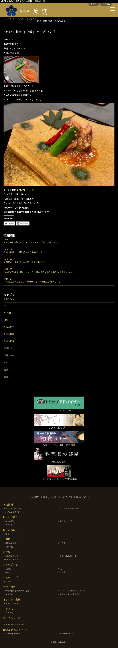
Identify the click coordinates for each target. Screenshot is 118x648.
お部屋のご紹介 (11, 556)
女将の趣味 (9, 341)
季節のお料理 (10, 543)
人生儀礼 (8, 313)
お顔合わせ (64, 572)
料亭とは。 (9, 348)
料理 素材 (9, 355)
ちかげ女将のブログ (25, 19)
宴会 (7, 534)
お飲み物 (9, 547)
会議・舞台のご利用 (68, 556)
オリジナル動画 (11, 604)
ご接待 (8, 569)
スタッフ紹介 (10, 525)
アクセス (106, 4)
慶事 (7, 572)
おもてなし (9, 299)
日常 (6, 363)
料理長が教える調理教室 (70, 594)
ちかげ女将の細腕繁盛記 (70, 509)
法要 (61, 569)
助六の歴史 (10, 521)
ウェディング (10, 582)
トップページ (9, 19)
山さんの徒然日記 (12, 512)
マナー (7, 306)
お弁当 (62, 543)
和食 (6, 320)
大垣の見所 (9, 327)
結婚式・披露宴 (11, 560)
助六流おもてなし (67, 521)
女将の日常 (9, 334)
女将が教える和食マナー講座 (17, 591)
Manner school (66, 634)
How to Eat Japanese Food (72, 591)
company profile (12, 634)
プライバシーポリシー (14, 624)
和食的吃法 (10, 594)
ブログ (93, 4)
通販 (6, 370)
